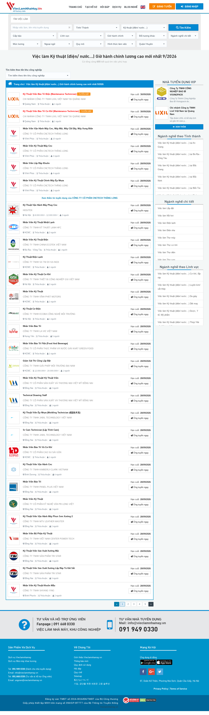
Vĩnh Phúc (29, 138)
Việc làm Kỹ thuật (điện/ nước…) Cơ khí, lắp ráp (179, 275)
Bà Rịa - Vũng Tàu (33, 250)
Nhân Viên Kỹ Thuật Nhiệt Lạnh (39, 222)
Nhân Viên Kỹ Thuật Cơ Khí (37, 274)
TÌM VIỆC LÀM (20, 19)
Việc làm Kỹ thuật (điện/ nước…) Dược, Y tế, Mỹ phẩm (178, 313)
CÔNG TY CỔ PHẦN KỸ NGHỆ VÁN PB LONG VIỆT (48, 504)
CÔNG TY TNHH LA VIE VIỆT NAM (40, 331)
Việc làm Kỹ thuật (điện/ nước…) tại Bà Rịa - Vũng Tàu (179, 156)
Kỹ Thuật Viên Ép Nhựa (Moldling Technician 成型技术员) (51, 412)
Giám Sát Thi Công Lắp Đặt (36, 361)
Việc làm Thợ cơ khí (167, 245)
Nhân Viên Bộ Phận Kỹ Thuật (37, 533)
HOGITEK (27, 210)
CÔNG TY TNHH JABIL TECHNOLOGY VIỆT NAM (47, 417)
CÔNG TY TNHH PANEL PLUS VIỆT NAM (43, 487)
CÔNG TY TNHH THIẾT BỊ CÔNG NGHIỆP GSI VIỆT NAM (51, 279)
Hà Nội (27, 215)
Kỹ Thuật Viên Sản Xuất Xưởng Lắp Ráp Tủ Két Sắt (49, 568)
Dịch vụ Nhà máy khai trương (22, 661)
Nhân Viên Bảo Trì (32, 326)
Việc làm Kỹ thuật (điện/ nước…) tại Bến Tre (179, 188)
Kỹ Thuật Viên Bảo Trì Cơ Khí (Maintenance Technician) (57, 111)
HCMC (27, 232)
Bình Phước (30, 595)
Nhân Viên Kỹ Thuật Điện (35, 239)
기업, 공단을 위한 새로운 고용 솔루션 (92, 683)
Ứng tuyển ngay (141, 99)
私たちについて (81, 680)
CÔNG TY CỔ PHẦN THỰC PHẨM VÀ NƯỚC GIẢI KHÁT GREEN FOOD (58, 348)
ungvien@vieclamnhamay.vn (28, 680)
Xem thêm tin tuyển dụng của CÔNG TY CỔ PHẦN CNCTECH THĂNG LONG (80, 198)
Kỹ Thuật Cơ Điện (32, 309)
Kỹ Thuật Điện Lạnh (33, 257)
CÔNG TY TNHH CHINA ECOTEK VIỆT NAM (44, 245)
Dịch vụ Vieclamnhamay (19, 657)
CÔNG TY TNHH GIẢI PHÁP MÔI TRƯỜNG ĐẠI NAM (49, 366)
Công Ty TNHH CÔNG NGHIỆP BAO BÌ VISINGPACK (180, 91)
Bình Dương (30, 474)
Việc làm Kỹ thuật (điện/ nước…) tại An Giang (176, 145)
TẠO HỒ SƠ (91, 6)
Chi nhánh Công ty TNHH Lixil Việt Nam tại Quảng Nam (182, 111)
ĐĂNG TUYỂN (164, 6)
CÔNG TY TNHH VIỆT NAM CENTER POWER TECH (48, 539)
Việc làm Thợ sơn (166, 260)
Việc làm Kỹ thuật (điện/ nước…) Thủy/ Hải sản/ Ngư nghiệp (178, 324)
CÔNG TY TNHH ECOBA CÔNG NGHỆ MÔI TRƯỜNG (49, 314)
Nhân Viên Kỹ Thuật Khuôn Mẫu (39, 585)
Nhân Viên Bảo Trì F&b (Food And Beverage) (45, 343)
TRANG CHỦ (75, 6)
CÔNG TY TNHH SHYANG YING (38, 590)
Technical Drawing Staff (35, 395)
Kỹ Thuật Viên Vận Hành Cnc (37, 464)
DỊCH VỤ (116, 6)
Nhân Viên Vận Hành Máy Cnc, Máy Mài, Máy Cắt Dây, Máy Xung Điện (58, 128)
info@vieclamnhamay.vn (26, 673)
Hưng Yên (29, 336)
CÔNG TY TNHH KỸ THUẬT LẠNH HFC (42, 227)
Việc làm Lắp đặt (166, 208)
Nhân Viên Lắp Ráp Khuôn (36, 163)
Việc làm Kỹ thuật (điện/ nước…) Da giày (177, 296)
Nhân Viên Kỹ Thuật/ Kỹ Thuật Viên (40, 378)
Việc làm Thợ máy (166, 237)
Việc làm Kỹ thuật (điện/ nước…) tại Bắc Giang (177, 167)
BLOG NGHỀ (130, 6)
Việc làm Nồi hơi (166, 215)
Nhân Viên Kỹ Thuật (33, 291)
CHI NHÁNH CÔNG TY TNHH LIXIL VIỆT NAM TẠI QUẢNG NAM (54, 99)
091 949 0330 (138, 629)
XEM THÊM (181, 127)
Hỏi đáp (77, 668)
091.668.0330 (18, 676)
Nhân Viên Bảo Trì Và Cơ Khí (37, 447)
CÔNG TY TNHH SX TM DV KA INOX (41, 262)
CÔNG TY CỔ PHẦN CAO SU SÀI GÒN (42, 452)
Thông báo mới (81, 661)
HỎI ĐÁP (104, 6)
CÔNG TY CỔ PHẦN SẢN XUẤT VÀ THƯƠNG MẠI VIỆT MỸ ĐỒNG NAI (58, 383)
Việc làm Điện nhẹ (166, 230)
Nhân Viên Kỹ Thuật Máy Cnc (37, 146)
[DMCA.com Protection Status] (148, 700)
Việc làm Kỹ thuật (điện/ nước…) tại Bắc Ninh (177, 179)
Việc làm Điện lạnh (167, 223)
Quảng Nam (30, 104)
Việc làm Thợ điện (166, 252)
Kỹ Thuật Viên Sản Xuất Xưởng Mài (41, 551)
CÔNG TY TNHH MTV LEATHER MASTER (43, 521)
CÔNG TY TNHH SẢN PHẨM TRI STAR (42, 556)
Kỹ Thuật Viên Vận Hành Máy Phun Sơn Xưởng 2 (48, 516)
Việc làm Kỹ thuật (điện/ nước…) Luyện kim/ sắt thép (179, 287)
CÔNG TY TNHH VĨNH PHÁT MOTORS (42, 296)
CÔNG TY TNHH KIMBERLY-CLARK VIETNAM (45, 469)
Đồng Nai (28, 388)
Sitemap (78, 676)
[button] (96, 27)
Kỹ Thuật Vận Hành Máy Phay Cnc (40, 205)
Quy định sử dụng (82, 665)
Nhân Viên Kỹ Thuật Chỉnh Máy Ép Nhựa (43, 180)
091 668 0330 (64, 624)
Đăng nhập (191, 6)
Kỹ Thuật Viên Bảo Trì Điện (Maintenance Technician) (56, 94)
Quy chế (78, 672)
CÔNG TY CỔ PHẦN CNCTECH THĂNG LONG (45, 134)
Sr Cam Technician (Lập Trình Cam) (41, 430)
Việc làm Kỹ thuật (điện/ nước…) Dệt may (178, 303)
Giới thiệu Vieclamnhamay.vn (88, 657)
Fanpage (44, 624)
